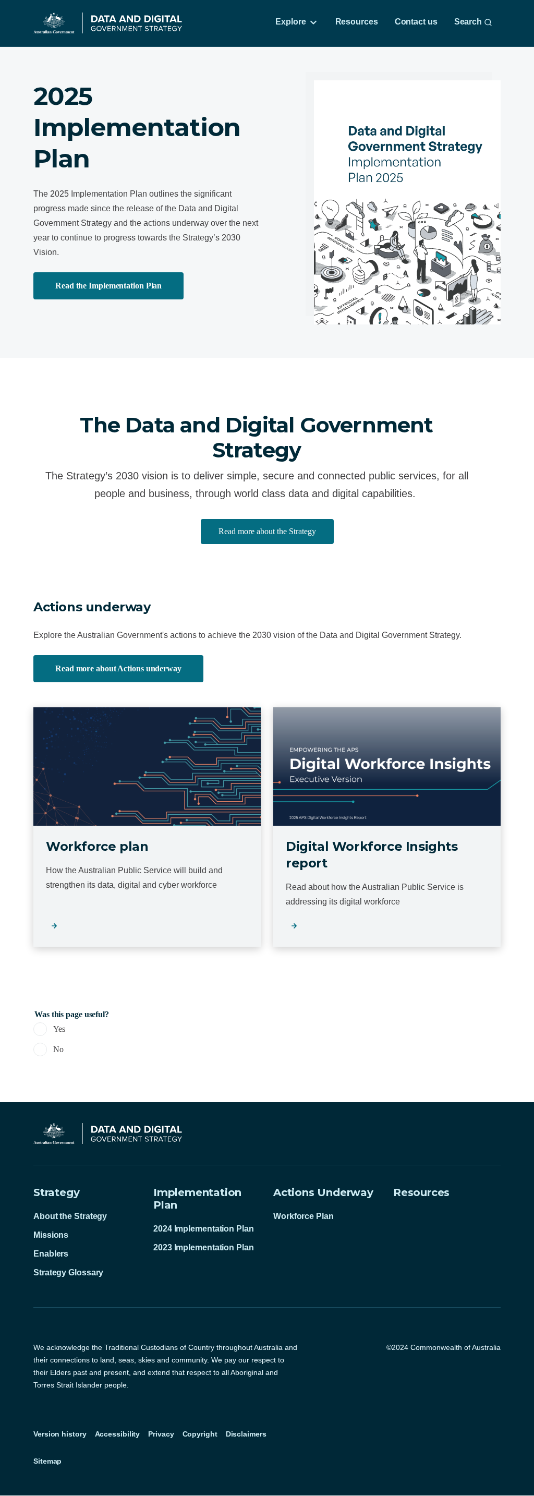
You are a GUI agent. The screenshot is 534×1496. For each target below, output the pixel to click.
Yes (59, 1028)
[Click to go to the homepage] (107, 23)
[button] (267, 531)
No (58, 1049)
